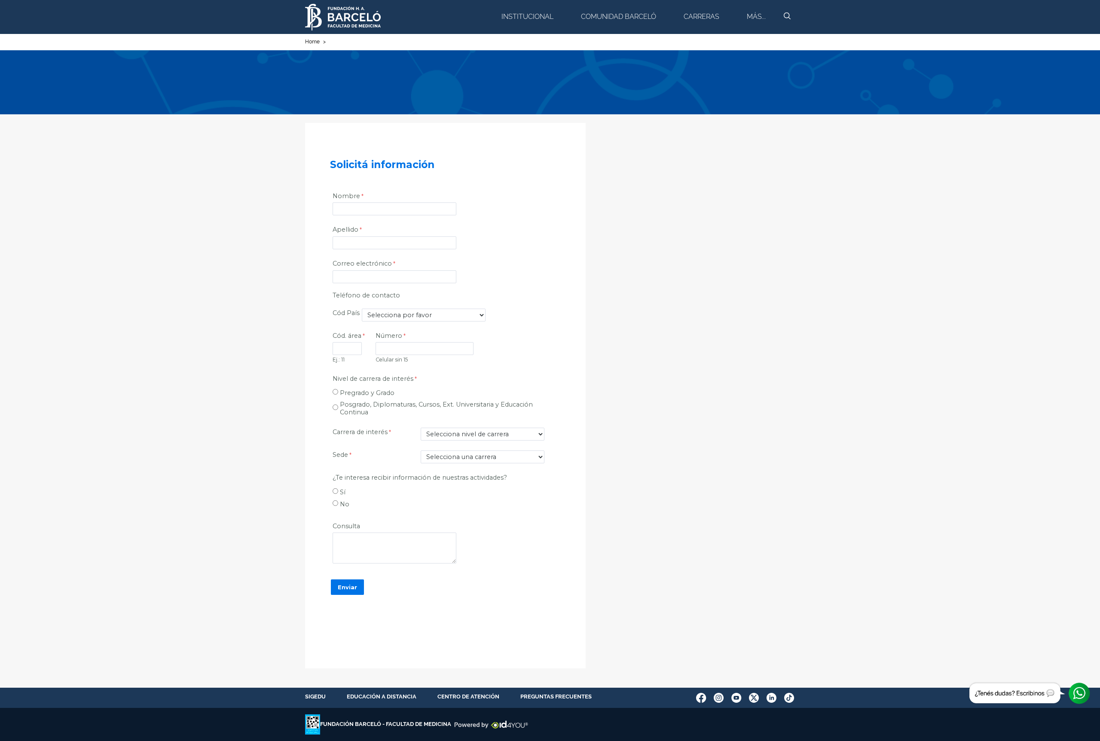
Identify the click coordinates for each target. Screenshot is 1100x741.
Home (312, 42)
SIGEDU (315, 696)
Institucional (527, 16)
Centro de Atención (468, 696)
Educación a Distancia (381, 696)
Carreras (701, 16)
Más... (756, 16)
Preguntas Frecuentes (556, 696)
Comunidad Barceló (618, 16)
